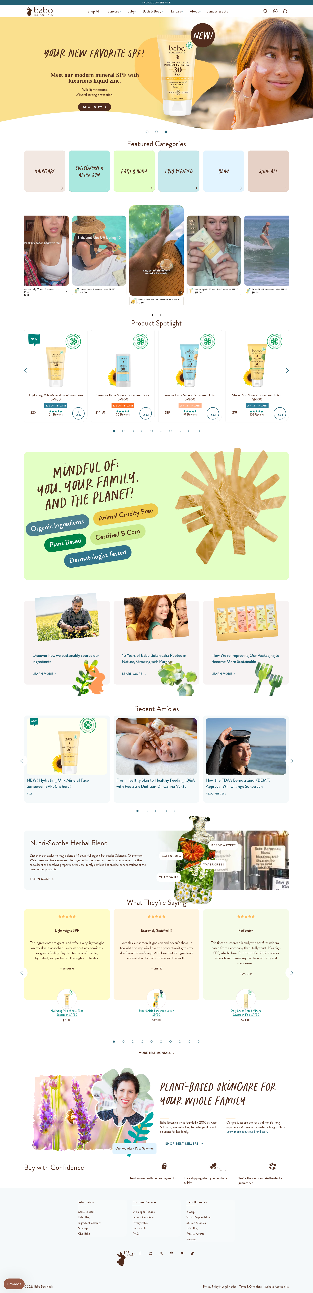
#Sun (223, 793)
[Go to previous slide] (26, 370)
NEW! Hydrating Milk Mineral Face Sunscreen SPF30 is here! (58, 783)
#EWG (209, 793)
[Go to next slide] (287, 370)
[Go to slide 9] (189, 431)
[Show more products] (66, 292)
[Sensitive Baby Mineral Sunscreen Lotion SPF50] (190, 362)
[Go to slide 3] (166, 132)
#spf (216, 793)
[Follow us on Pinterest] (171, 1253)
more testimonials (155, 1053)
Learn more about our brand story (247, 1131)
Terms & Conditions (250, 1287)
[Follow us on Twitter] (161, 1253)
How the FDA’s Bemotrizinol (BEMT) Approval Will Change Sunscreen (238, 783)
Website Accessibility (277, 1287)
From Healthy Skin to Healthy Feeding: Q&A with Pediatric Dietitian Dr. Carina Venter (155, 783)
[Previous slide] (153, 315)
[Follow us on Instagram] (150, 1253)
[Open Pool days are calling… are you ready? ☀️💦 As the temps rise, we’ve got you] (99, 251)
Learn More (43, 674)
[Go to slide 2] (156, 132)
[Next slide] (159, 315)
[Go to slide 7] (170, 431)
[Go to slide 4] (142, 431)
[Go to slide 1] (147, 132)
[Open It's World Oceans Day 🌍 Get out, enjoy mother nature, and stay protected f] (271, 251)
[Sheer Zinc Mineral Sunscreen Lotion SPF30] (257, 362)
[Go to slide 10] (199, 431)
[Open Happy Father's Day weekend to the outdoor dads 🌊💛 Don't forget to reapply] (156, 250)
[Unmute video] (180, 293)
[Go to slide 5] (151, 431)
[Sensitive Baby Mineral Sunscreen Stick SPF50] (123, 362)
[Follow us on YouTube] (181, 1253)
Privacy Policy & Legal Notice (220, 1287)
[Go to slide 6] (161, 431)
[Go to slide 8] (180, 431)
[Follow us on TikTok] (192, 1253)
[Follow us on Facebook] (140, 1253)
